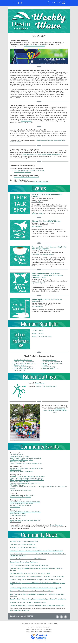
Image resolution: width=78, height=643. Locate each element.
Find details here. (37, 202)
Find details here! (37, 306)
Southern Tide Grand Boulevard (41, 336)
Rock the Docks (15, 507)
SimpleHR (46, 365)
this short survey (26, 121)
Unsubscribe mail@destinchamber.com (39, 627)
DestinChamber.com (16, 616)
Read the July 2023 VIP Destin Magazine (23, 547)
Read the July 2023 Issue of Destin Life (22, 544)
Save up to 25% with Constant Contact (26, 177)
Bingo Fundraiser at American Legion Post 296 (25, 520)
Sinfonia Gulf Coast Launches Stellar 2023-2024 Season (28, 559)
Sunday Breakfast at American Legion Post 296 (25, 512)
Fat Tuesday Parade (16, 454)
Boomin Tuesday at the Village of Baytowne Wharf (26, 463)
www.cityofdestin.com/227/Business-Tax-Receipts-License (41, 154)
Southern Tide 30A (37, 333)
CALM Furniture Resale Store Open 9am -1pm (25, 502)
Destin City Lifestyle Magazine (23, 367)
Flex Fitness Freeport (49, 360)
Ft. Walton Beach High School (52, 361)
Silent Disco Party (15, 470)
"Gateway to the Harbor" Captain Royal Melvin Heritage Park (54, 410)
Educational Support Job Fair (19, 456)
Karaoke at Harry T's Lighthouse (20, 497)
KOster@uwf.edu (36, 213)
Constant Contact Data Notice (43, 629)
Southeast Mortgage (49, 367)
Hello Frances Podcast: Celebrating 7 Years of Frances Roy (29, 565)
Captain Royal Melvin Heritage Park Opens (24, 562)
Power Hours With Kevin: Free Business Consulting (26, 478)
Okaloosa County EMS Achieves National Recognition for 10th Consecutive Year (35, 579)
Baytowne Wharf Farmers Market (20, 505)
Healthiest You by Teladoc (22, 172)
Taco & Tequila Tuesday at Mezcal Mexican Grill (25, 458)
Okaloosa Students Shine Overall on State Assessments (28, 602)
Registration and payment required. (42, 254)
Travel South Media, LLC (50, 368)
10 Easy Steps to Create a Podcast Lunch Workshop (27, 480)
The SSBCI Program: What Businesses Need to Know (27, 476)
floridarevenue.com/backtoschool (34, 46)
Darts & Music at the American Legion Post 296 (25, 483)
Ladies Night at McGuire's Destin (20, 490)
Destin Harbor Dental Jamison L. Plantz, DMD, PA (24, 369)
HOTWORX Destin (37, 330)
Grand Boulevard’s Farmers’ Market (21, 503)
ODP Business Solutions (40, 181)
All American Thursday (17, 485)
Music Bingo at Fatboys (17, 461)
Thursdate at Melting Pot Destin (20, 481)
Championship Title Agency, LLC (24, 363)
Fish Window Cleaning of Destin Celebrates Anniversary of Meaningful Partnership (36, 551)
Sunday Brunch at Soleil (17, 513)
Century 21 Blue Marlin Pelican (24, 361)
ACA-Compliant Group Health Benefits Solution (29, 170)
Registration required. (38, 283)
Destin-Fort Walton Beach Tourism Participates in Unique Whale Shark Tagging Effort (37, 605)
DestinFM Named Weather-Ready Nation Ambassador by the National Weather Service (38, 599)
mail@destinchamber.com (38, 631)
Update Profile (30, 629)
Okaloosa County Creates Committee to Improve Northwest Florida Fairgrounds (35, 588)
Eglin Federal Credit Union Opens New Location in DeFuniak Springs (32, 591)
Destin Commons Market (18, 515)
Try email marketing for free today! (39, 640)
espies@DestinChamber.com (19, 610)
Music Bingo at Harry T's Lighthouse (21, 471)
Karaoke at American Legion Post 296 (22, 495)
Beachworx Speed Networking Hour (21, 460)
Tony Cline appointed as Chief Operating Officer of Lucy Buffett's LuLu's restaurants (37, 576)
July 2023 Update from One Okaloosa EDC (24, 541)
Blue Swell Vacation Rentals (23, 360)
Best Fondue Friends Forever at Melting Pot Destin (26, 468)
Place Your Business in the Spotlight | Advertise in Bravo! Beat (30, 573)
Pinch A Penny (39, 383)
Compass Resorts (20, 365)
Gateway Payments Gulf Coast (52, 363)
